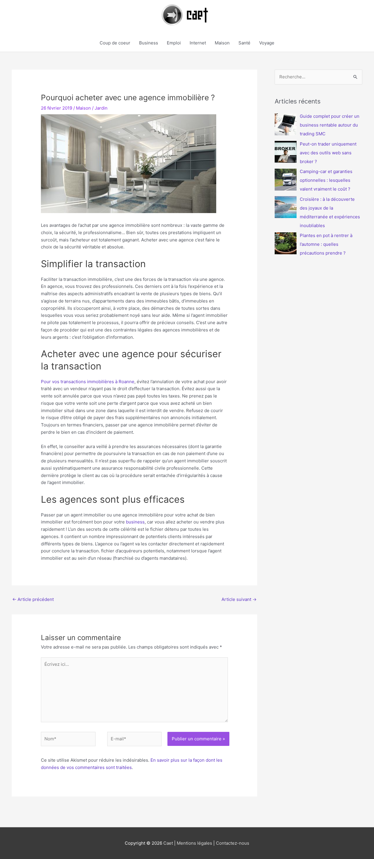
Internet (198, 43)
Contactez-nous (232, 843)
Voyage (266, 43)
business (135, 522)
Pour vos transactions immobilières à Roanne (87, 381)
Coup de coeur (115, 43)
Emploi (174, 43)
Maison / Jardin (92, 108)
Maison (222, 43)
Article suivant (239, 599)
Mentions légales (194, 843)
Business (148, 43)
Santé (244, 43)
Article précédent (33, 599)
